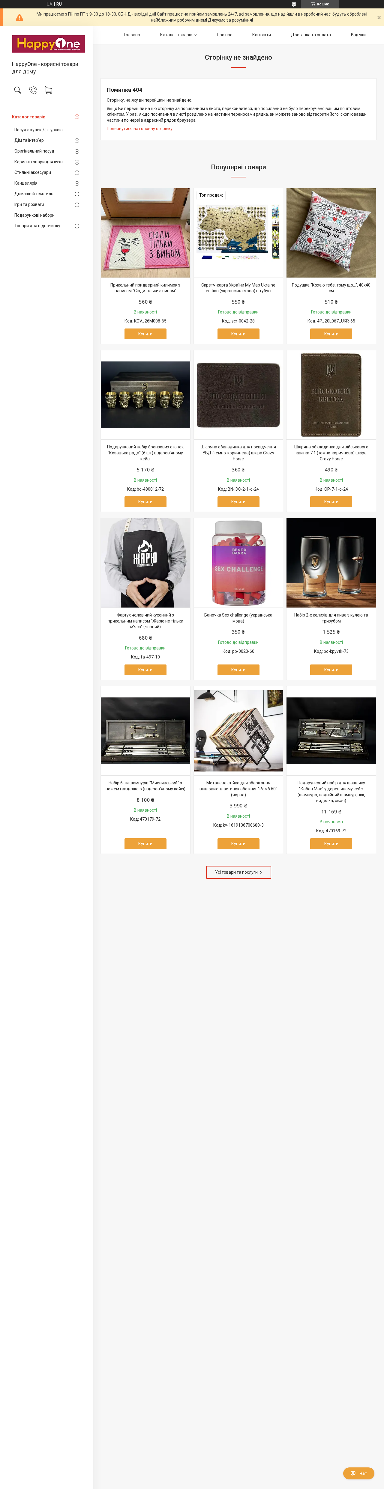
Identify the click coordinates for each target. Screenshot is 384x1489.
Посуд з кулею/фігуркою (38, 129)
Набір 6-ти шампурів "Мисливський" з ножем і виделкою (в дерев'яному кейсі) (145, 785)
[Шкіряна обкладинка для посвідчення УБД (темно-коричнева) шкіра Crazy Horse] (238, 395)
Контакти (261, 34)
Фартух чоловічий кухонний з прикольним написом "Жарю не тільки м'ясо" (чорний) (145, 621)
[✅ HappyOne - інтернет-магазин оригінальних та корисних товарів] (46, 44)
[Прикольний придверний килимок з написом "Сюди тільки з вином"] (145, 233)
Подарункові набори (34, 215)
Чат (363, 1473)
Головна (132, 34)
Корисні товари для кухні (39, 161)
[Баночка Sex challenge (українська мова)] (238, 563)
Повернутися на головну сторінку (139, 128)
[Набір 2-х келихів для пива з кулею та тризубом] (331, 563)
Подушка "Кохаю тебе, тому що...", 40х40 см (331, 288)
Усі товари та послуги (236, 872)
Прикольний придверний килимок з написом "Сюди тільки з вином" (145, 288)
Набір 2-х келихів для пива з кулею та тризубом (331, 618)
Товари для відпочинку (37, 225)
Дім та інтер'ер (29, 140)
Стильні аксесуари (32, 172)
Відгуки (358, 34)
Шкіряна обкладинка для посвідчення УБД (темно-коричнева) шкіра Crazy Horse (238, 452)
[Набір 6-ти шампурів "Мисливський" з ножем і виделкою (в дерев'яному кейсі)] (145, 731)
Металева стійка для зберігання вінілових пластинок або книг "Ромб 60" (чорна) (238, 788)
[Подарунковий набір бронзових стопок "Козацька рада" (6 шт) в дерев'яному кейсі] (145, 395)
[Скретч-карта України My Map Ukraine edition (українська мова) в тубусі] (238, 233)
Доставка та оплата (311, 34)
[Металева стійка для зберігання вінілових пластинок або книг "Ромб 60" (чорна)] (238, 731)
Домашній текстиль (33, 193)
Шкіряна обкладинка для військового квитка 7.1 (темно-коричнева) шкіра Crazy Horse (331, 452)
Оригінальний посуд (34, 151)
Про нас (224, 34)
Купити (145, 333)
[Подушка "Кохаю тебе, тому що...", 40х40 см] (331, 233)
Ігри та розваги (29, 204)
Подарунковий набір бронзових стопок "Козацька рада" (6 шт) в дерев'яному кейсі (145, 452)
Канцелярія (26, 183)
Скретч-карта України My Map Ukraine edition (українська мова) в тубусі (238, 288)
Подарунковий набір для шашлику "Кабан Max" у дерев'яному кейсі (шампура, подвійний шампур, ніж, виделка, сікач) (331, 791)
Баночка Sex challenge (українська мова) (238, 618)
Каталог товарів (28, 116)
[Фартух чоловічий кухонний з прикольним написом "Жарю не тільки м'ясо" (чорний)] (145, 563)
